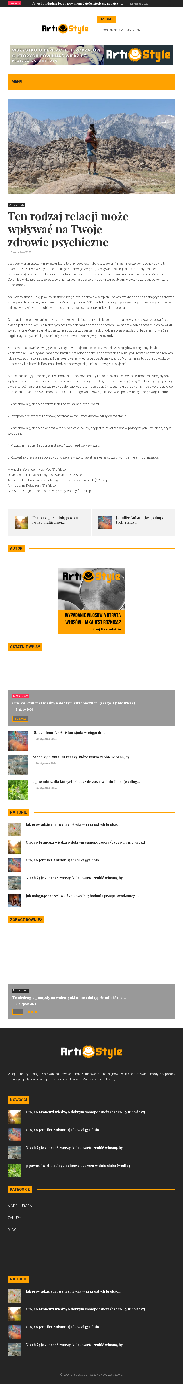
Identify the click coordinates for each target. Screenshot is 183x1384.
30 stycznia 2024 (46, 739)
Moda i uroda (16, 205)
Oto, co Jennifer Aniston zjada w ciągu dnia (69, 732)
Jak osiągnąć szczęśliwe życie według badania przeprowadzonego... (83, 895)
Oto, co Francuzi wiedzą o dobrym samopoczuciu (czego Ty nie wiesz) (73, 703)
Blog (12, 1230)
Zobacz (20, 718)
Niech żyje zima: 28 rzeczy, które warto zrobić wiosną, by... (82, 757)
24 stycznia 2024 (46, 788)
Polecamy (14, 3)
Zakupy (14, 1218)
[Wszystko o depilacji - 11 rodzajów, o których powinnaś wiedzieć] (91, 54)
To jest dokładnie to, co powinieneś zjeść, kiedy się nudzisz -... (77, 3)
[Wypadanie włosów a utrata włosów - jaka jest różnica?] (91, 600)
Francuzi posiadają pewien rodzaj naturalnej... (55, 520)
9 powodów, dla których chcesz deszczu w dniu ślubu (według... (86, 781)
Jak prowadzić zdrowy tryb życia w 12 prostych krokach (73, 824)
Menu (17, 81)
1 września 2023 (21, 252)
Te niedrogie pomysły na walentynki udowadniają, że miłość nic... (69, 997)
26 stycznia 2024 (46, 763)
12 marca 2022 (139, 3)
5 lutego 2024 (24, 709)
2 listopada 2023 (25, 1004)
